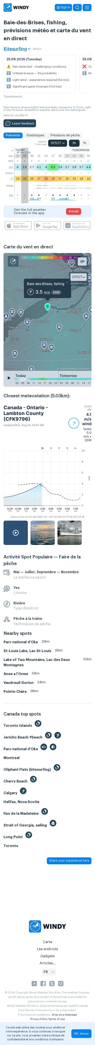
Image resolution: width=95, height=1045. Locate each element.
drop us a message (64, 1014)
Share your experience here (69, 860)
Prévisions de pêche (65, 135)
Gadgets (47, 956)
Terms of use (56, 1019)
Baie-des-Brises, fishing (45, 283)
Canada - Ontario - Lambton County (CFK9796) (26, 413)
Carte (47, 942)
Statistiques (35, 135)
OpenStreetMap (68, 369)
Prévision (13, 135)
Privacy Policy (39, 1019)
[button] (79, 423)
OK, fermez (81, 1033)
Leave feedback (23, 123)
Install (73, 211)
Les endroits (47, 949)
